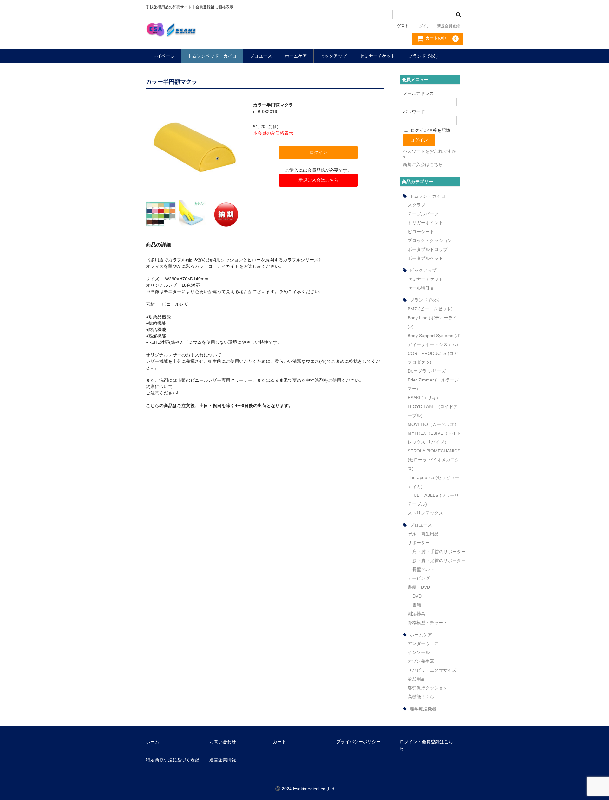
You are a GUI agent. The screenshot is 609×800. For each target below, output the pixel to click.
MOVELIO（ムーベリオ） (433, 424)
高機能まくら (421, 696)
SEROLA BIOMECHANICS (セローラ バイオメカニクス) (434, 459)
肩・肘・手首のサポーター (439, 551)
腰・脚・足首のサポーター (439, 560)
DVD (417, 595)
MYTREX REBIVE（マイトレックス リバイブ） (434, 438)
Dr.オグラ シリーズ (427, 371)
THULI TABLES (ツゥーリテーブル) (433, 500)
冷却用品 (416, 679)
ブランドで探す (423, 56)
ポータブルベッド (425, 258)
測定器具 (416, 613)
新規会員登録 (448, 26)
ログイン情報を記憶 (429, 130)
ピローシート (421, 231)
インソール (419, 652)
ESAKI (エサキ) (423, 397)
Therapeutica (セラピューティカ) (433, 482)
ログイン (422, 26)
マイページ (164, 56)
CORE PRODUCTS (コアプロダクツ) (433, 358)
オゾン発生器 (421, 661)
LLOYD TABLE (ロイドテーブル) (433, 411)
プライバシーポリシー (358, 741)
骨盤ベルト (423, 569)
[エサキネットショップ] (171, 31)
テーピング (419, 578)
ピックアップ (333, 56)
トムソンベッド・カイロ (212, 56)
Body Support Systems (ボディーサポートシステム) (434, 340)
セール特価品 (421, 288)
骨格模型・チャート (428, 622)
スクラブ (416, 205)
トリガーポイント (425, 222)
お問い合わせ (222, 741)
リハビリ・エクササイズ (432, 670)
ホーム (152, 741)
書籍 (416, 604)
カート (279, 741)
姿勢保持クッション (428, 687)
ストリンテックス (425, 512)
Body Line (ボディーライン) (432, 322)
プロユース (261, 56)
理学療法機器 (423, 708)
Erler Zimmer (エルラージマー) (433, 384)
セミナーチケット (377, 56)
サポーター (419, 542)
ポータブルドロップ (428, 249)
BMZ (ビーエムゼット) (430, 308)
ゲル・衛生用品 (423, 533)
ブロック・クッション (430, 240)
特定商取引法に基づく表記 (172, 759)
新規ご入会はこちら (318, 179)
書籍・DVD (419, 587)
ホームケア (296, 56)
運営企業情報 (222, 759)
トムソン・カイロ (427, 196)
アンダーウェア (423, 643)
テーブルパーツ (423, 213)
